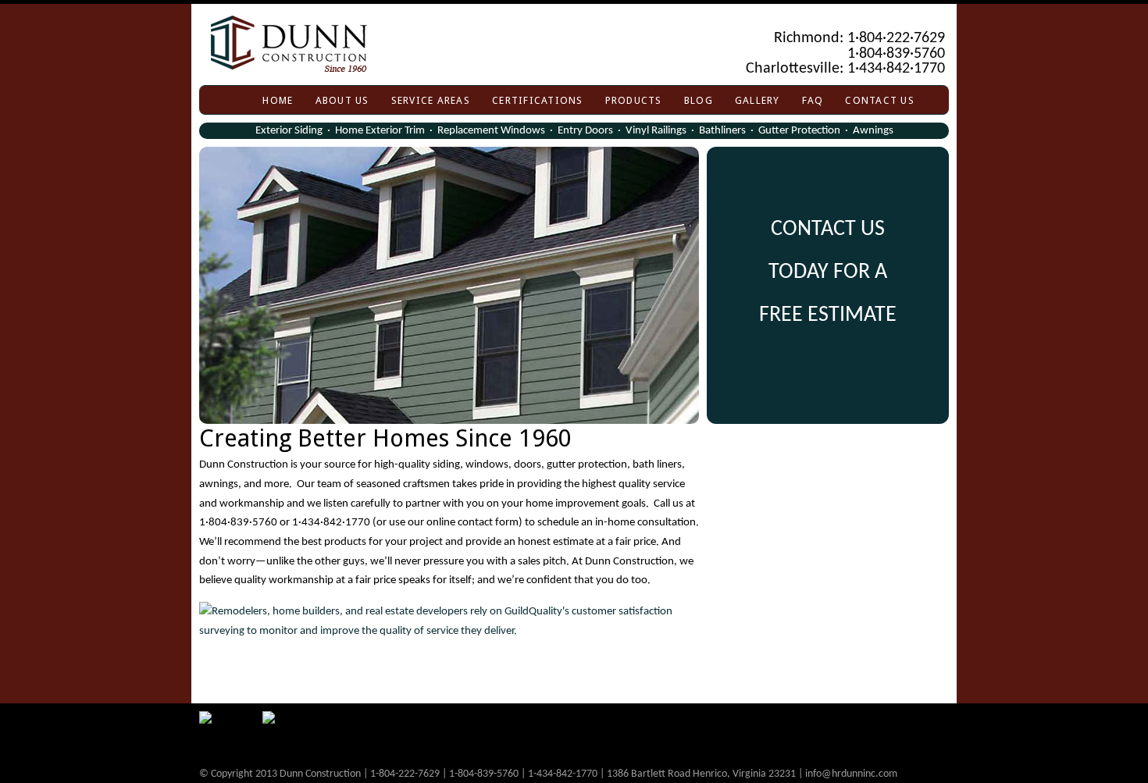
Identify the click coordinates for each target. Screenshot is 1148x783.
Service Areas (430, 100)
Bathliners (722, 131)
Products (633, 100)
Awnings (873, 131)
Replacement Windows (491, 131)
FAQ (813, 100)
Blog (698, 100)
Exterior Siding (289, 131)
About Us (342, 100)
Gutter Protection (799, 131)
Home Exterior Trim (380, 131)
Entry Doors (585, 131)
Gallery (757, 100)
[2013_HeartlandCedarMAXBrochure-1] (449, 285)
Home (277, 100)
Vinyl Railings (656, 131)
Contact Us (879, 100)
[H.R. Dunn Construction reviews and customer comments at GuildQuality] (449, 621)
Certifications (537, 100)
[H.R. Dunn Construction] (580, 46)
